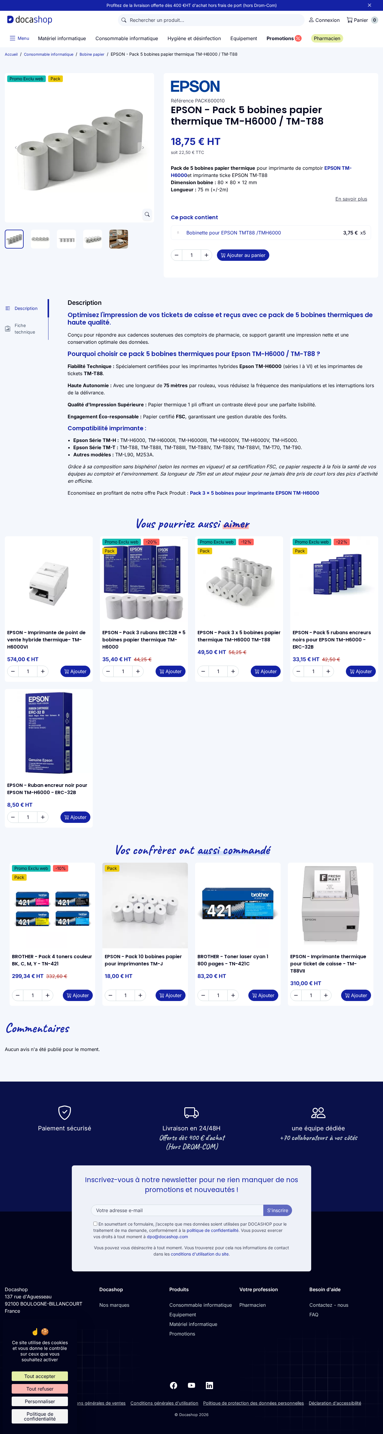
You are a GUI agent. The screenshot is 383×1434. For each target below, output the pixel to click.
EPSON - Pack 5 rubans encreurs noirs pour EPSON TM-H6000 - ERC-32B (332, 639)
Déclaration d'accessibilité (335, 1403)
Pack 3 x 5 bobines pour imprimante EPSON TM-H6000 (254, 493)
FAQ (313, 1315)
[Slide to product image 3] (66, 239)
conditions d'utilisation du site (200, 1253)
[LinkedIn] (209, 1385)
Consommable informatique (200, 1305)
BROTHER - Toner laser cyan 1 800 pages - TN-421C (232, 960)
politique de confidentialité (212, 1230)
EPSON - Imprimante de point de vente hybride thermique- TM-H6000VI (46, 639)
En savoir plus (351, 199)
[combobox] (211, 20)
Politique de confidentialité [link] (40, 1416)
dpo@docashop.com (167, 1236)
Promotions (182, 1334)
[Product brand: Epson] (271, 86)
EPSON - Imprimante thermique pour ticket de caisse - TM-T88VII (328, 963)
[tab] (26, 308)
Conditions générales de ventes (93, 1403)
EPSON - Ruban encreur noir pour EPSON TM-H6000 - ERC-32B (47, 789)
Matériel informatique (193, 1324)
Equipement (182, 1315)
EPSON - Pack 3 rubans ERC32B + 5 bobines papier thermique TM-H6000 (144, 639)
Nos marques (114, 1305)
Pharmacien (252, 1305)
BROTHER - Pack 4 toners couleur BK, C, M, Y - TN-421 (52, 960)
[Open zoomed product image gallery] (147, 214)
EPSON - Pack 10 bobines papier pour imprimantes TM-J (143, 960)
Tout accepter (39, 1376)
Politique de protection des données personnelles (253, 1403)
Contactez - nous (328, 1305)
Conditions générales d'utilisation (164, 1403)
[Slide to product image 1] (14, 239)
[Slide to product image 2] (40, 239)
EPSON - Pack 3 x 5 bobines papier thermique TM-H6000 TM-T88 (239, 636)
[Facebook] (174, 1385)
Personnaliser (40, 1401)
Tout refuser (40, 1389)
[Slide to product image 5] (118, 239)
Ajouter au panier (246, 255)
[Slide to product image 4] (92, 239)
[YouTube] (191, 1385)
